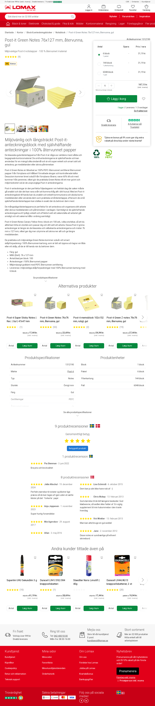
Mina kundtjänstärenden (53, 668)
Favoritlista (47, 662)
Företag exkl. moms (126, 677)
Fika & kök (68, 23)
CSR (127, 2)
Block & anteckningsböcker (39, 32)
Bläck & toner (19, 23)
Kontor (20, 32)
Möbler (80, 23)
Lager (122, 23)
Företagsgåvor (135, 23)
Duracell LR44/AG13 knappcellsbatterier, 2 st (119, 582)
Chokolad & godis (50, 23)
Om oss (83, 657)
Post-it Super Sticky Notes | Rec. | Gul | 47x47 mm (21, 319)
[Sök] (72, 16)
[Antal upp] (111, 85)
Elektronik (34, 23)
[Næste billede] (80, 92)
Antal (11, 345)
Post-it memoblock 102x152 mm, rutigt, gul (88, 319)
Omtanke (135, 2)
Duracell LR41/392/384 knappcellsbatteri (52, 582)
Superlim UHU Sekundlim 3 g (22, 580)
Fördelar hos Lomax (88, 662)
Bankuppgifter (86, 679)
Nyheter (113, 16)
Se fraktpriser (141, 111)
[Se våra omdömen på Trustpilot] (11, 697)
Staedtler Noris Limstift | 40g (86, 582)
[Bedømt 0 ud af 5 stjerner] (79, 590)
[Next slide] (142, 317)
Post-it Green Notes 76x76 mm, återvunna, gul (54, 319)
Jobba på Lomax (87, 668)
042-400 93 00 (61, 636)
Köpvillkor (9, 662)
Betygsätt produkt (77, 448)
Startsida (9, 32)
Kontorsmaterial (94, 23)
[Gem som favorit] (35, 294)
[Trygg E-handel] (20, 698)
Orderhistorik (48, 674)
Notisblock (60, 32)
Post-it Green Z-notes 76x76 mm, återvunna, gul (122, 319)
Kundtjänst (146, 2)
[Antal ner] (99, 85)
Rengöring (111, 23)
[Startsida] (8, 24)
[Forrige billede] (10, 92)
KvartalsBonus (86, 674)
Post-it (71, 371)
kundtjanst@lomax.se (97, 640)
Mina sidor (47, 657)
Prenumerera (127, 671)
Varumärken (128, 16)
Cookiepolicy (11, 668)
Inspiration (144, 16)
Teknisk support (12, 679)
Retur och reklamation (15, 674)
